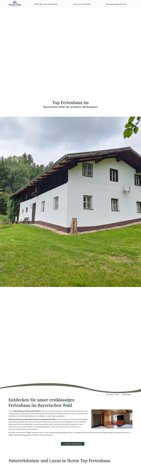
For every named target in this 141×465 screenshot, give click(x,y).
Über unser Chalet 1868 (81, 4)
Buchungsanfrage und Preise (116, 4)
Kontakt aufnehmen (72, 444)
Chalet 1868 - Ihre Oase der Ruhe (45, 4)
